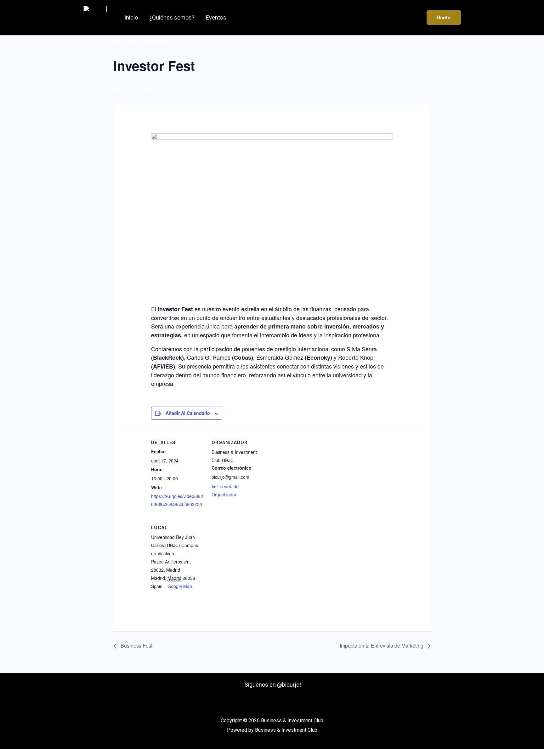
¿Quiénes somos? (172, 17)
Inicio (131, 17)
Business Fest (135, 645)
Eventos (216, 17)
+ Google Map (178, 586)
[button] (444, 17)
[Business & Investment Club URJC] (95, 17)
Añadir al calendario (188, 413)
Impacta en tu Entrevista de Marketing (382, 645)
